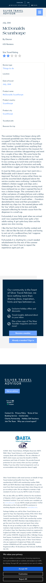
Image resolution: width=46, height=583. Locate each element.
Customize (23, 574)
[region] (23, 567)
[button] (39, 12)
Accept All (23, 569)
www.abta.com (10, 503)
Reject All (23, 579)
